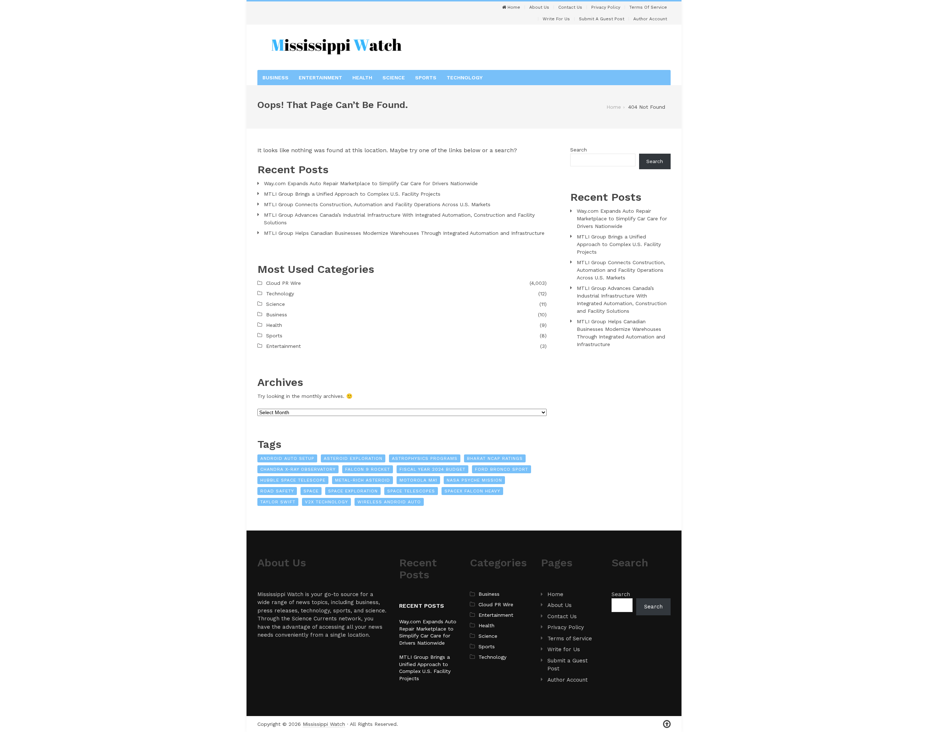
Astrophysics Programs (424, 458)
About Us (539, 7)
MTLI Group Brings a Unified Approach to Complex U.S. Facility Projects (352, 194)
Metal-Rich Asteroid (362, 480)
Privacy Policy (605, 7)
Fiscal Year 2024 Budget (432, 469)
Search (578, 150)
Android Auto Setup (287, 458)
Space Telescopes (411, 491)
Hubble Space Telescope (293, 480)
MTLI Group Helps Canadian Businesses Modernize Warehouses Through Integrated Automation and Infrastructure (404, 233)
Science (393, 77)
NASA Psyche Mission (474, 480)
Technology (464, 77)
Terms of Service (648, 7)
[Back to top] (667, 724)
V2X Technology (326, 501)
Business (275, 77)
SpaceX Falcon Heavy (472, 491)
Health (362, 77)
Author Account (650, 18)
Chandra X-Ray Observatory (298, 469)
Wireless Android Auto (389, 501)
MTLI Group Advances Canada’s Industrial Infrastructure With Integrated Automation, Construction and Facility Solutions (399, 218)
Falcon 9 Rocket (367, 469)
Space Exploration (353, 491)
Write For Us (556, 18)
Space (311, 491)
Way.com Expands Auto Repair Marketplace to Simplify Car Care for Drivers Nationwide (371, 183)
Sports (425, 77)
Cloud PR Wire (283, 283)
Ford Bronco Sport (501, 469)
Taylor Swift (277, 501)
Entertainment (320, 77)
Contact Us (570, 7)
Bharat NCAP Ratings (495, 458)
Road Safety (277, 491)
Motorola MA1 (418, 480)
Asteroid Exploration (353, 458)
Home (513, 7)
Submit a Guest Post (601, 18)
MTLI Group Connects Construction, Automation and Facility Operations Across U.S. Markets (377, 204)
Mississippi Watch (324, 724)
